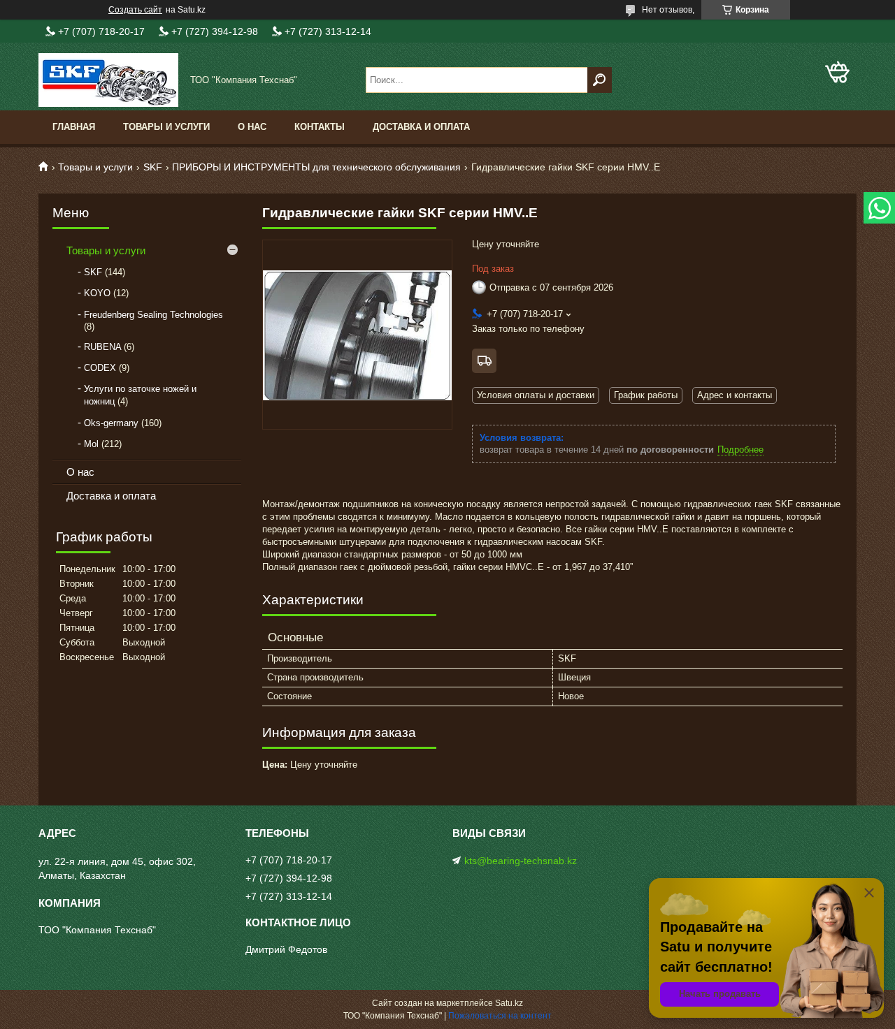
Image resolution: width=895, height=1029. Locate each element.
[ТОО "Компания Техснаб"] (108, 80)
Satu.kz (509, 1003)
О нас (252, 127)
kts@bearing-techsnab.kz (520, 860)
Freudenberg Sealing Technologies (153, 314)
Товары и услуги (166, 127)
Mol (91, 444)
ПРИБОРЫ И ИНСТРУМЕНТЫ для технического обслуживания (316, 167)
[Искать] (599, 80)
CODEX (100, 368)
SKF (152, 167)
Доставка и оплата (421, 127)
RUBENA (102, 347)
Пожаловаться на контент (500, 1016)
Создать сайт (135, 10)
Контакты (319, 127)
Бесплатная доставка (484, 361)
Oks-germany (111, 423)
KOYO (97, 293)
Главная (73, 127)
